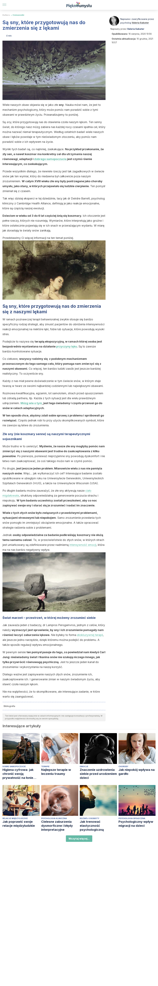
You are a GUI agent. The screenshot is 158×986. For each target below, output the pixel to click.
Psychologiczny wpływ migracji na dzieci (135, 824)
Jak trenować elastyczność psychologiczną (92, 826)
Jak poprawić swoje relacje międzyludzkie (18, 824)
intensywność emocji (82, 544)
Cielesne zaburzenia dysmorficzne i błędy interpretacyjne (57, 826)
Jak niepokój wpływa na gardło (136, 772)
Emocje (84, 766)
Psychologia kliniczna (54, 818)
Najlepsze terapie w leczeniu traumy (56, 772)
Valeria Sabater (140, 22)
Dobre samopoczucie (14, 766)
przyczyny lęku (66, 346)
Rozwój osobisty (89, 818)
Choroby (123, 766)
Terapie (45, 766)
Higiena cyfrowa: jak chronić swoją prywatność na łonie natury (17, 774)
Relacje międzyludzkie (15, 818)
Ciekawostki (18, 15)
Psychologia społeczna (131, 818)
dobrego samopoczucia (50, 159)
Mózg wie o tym (31, 403)
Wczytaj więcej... (79, 838)
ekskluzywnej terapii (90, 635)
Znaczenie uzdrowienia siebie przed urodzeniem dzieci (98, 774)
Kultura (6, 15)
